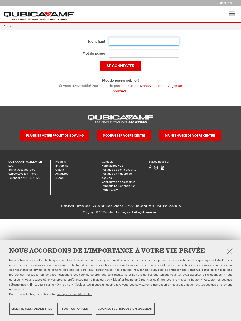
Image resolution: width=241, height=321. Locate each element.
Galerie (60, 170)
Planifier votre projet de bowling (55, 135)
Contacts (107, 162)
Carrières (224, 3)
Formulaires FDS (112, 166)
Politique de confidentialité (119, 170)
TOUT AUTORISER (75, 309)
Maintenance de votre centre (190, 135)
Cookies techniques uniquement (125, 309)
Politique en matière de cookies (117, 176)
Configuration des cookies (118, 182)
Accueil (9, 26)
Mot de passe (93, 53)
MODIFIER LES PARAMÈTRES (31, 309)
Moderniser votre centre (124, 135)
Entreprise (61, 166)
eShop (59, 178)
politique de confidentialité (74, 294)
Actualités (61, 174)
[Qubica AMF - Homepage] (39, 16)
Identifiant (96, 41)
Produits (60, 162)
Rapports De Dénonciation (119, 186)
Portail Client (110, 190)
